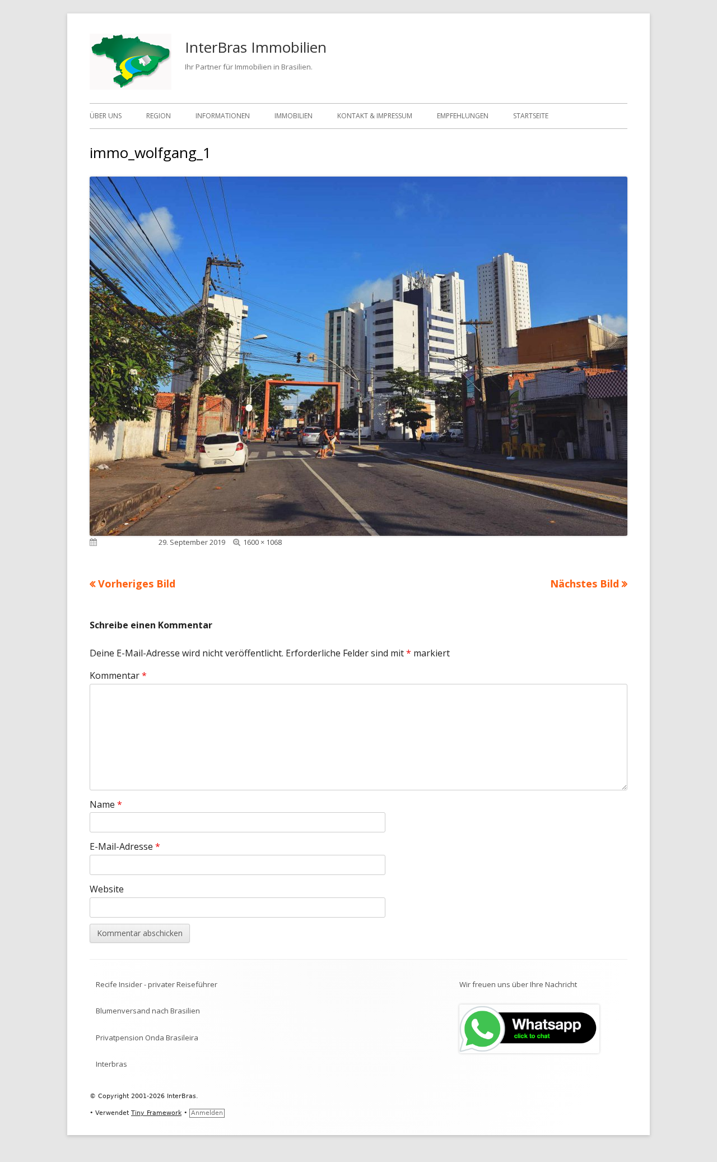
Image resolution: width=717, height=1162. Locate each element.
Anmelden (207, 1113)
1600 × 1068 (262, 542)
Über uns (106, 116)
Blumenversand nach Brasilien (148, 1011)
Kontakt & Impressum (374, 116)
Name (106, 804)
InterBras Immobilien (256, 47)
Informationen (222, 116)
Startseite (530, 116)
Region (158, 116)
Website (107, 889)
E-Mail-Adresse (125, 846)
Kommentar (118, 675)
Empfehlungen (462, 116)
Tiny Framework (156, 1113)
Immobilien (293, 116)
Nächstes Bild (584, 583)
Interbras (111, 1064)
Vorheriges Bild (136, 583)
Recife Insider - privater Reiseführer (156, 984)
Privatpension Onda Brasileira (147, 1038)
